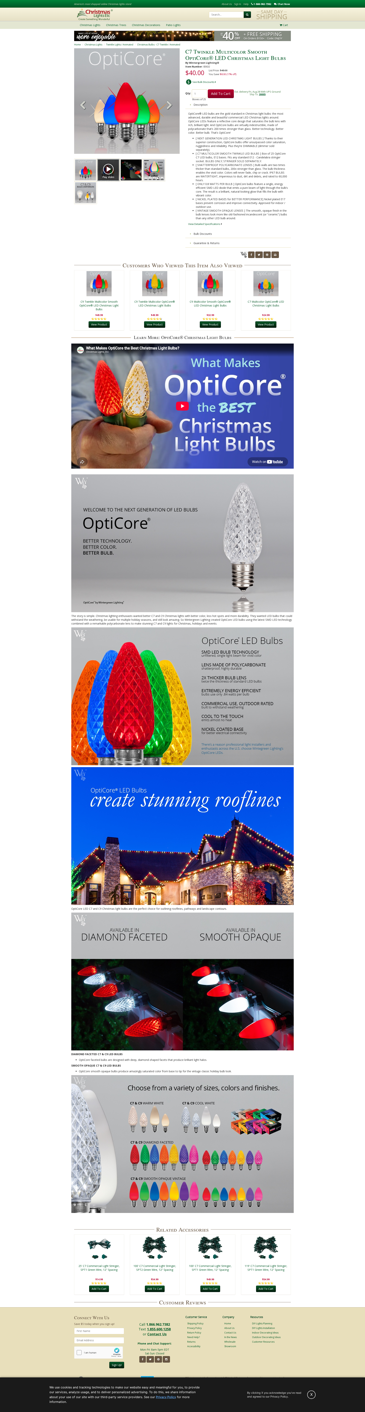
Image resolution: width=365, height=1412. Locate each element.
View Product (99, 324)
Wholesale (230, 1341)
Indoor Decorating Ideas (265, 1332)
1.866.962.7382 (158, 1324)
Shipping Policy (195, 1323)
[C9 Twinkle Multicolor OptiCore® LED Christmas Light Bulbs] (155, 283)
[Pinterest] (267, 255)
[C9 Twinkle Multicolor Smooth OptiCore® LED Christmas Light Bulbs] (99, 283)
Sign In (237, 4)
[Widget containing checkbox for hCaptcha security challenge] (98, 1352)
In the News (230, 1337)
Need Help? (193, 1337)
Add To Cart (221, 93)
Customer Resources (263, 1341)
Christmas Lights (93, 44)
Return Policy (194, 1332)
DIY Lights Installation (263, 1328)
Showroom (230, 1346)
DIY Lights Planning (262, 1323)
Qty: (188, 93)
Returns (191, 1341)
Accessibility (193, 1346)
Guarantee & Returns (206, 243)
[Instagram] (166, 1359)
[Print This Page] (275, 255)
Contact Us (157, 1334)
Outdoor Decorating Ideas (266, 1337)
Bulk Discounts (202, 234)
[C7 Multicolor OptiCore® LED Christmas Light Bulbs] (266, 283)
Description (200, 104)
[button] (169, 105)
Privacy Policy (194, 1328)
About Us (227, 4)
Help (246, 4)
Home (77, 44)
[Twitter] (259, 255)
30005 (262, 94)
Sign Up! (117, 1365)
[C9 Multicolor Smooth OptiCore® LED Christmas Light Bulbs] (210, 283)
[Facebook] (251, 255)
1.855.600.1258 (159, 1329)
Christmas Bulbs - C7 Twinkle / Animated (158, 44)
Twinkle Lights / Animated (119, 44)
